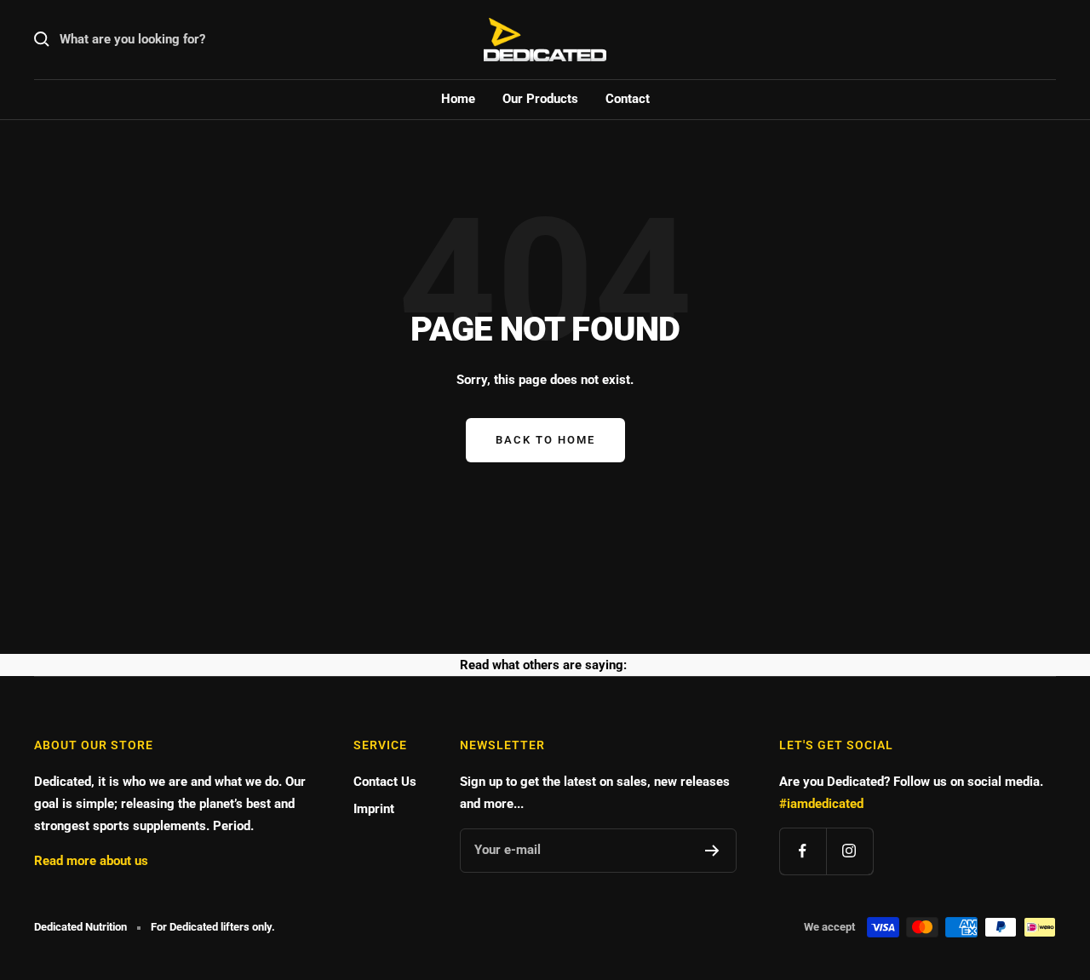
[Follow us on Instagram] (849, 851)
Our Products (540, 98)
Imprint (373, 809)
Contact (627, 98)
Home (458, 98)
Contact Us (384, 781)
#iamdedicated (821, 803)
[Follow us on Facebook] (802, 851)
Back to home (545, 439)
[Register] (712, 851)
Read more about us (91, 860)
